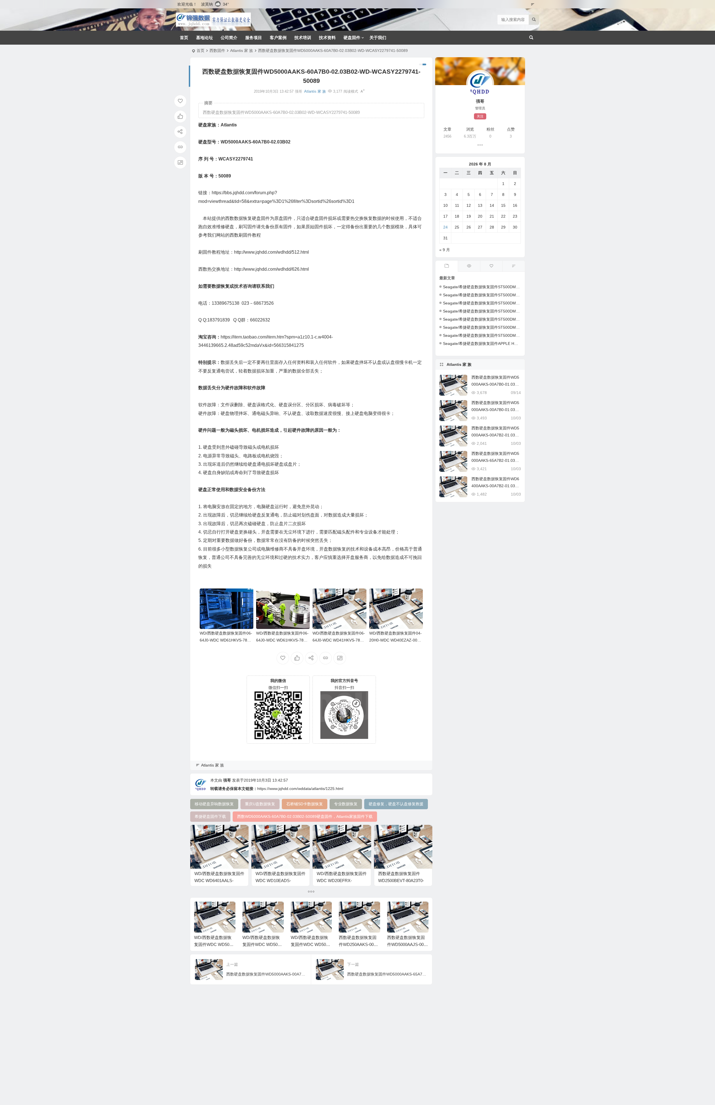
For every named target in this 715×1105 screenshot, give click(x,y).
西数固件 (217, 50)
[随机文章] (513, 266)
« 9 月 (444, 250)
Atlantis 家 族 (241, 50)
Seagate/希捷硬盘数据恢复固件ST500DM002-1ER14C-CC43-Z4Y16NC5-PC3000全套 (519, 295)
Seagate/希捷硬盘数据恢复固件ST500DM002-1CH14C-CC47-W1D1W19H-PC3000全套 (520, 327)
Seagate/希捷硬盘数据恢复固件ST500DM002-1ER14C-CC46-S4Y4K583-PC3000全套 (518, 287)
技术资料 (327, 37)
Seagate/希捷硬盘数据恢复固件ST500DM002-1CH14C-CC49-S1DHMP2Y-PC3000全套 (519, 319)
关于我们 (378, 37)
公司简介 (229, 37)
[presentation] (396, 910)
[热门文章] (469, 266)
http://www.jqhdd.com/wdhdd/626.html (271, 269)
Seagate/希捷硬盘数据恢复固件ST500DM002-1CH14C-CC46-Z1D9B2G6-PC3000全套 (519, 335)
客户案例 (278, 37)
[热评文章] (491, 266)
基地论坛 (204, 37)
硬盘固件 (352, 37)
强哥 (227, 780)
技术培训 (302, 37)
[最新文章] (446, 266)
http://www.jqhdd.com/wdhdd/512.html (271, 252)
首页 (184, 37)
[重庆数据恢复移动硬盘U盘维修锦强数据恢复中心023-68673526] (213, 20)
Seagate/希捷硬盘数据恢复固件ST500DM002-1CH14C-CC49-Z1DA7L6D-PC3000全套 (519, 303)
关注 (480, 116)
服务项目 (253, 37)
